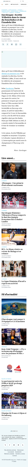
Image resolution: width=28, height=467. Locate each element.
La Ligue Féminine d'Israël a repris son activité (14, 282)
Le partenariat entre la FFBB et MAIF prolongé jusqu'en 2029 (12, 383)
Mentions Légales (9, 453)
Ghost (24, 459)
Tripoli (14, 461)
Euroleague (24, 4)
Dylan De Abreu (6, 39)
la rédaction (5, 187)
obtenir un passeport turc (11, 74)
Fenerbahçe (23, 11)
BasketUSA (18, 451)
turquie (11, 12)
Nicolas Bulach (6, 355)
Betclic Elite (14, 4)
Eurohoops (10, 88)
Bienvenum (20, 450)
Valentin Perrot (6, 224)
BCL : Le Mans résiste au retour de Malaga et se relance (12, 251)
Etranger (4, 10)
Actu (6, 4)
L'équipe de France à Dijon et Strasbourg (14, 414)
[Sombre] (21, 1)
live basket (11, 451)
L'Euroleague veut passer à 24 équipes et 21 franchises (13, 320)
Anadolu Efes (5, 11)
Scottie (5, 12)
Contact (14, 455)
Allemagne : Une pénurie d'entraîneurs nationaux (12, 184)
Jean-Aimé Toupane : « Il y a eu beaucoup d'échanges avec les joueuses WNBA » (14, 351)
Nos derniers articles (10, 450)
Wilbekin (17, 12)
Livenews (4, 180)
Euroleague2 (12, 10)
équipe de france (6, 378)
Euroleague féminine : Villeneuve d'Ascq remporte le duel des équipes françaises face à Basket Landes (14, 217)
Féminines (4, 346)
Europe (20, 10)
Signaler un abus (20, 453)
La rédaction (5, 323)
